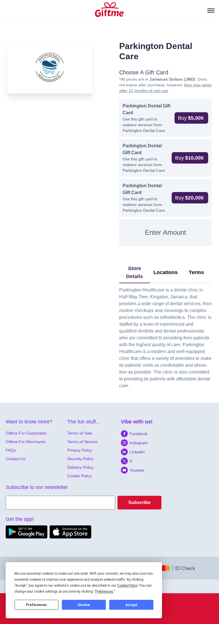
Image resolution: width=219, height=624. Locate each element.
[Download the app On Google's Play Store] (26, 532)
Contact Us (16, 458)
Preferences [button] (104, 592)
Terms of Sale (79, 433)
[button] (191, 118)
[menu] (210, 10)
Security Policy (80, 458)
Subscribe (139, 502)
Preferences (36, 605)
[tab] (134, 272)
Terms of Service (82, 441)
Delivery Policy (80, 467)
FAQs (11, 450)
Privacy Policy (79, 450)
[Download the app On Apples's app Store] (70, 532)
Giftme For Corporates (26, 433)
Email (11, 499)
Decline (84, 605)
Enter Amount (165, 232)
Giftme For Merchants (25, 441)
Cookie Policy (79, 476)
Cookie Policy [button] (127, 586)
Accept (131, 605)
